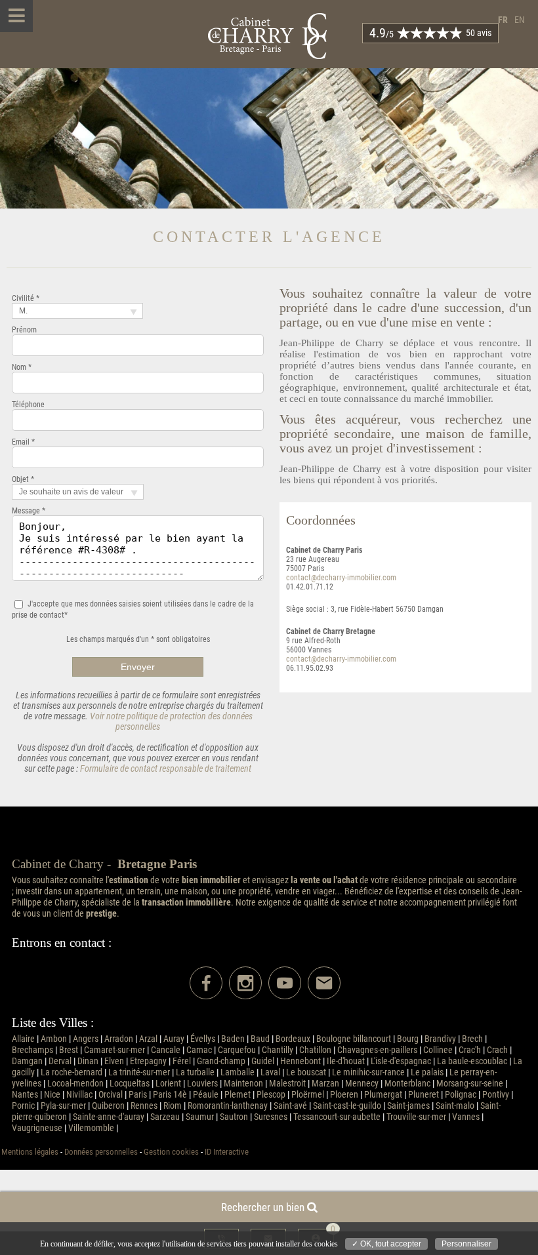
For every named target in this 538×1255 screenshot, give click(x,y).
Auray (173, 1039)
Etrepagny (148, 1061)
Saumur (200, 1117)
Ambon (54, 1039)
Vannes (466, 1117)
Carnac (199, 1050)
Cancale (165, 1050)
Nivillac (79, 1094)
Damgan (27, 1061)
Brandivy (440, 1039)
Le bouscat (306, 1072)
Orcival (110, 1094)
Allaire (23, 1039)
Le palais (427, 1072)
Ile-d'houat (346, 1061)
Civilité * (25, 298)
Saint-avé (290, 1105)
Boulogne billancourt (353, 1039)
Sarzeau (165, 1117)
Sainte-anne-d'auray (108, 1117)
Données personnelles (101, 1152)
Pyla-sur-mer (63, 1105)
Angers (85, 1039)
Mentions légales (29, 1152)
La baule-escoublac (472, 1061)
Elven (114, 1061)
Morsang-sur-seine (469, 1083)
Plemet (237, 1094)
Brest (68, 1050)
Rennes (144, 1105)
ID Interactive (227, 1152)
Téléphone (28, 404)
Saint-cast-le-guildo (347, 1105)
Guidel (262, 1061)
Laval (270, 1072)
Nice (52, 1094)
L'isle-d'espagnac (401, 1061)
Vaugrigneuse (37, 1128)
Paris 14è (170, 1094)
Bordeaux (293, 1039)
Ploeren (344, 1094)
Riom (172, 1105)
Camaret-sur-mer (114, 1050)
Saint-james (408, 1105)
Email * (23, 442)
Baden (233, 1039)
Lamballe (237, 1072)
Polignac (460, 1094)
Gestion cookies (171, 1152)
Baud (260, 1039)
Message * (28, 510)
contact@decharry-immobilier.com (341, 577)
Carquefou (237, 1050)
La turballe (195, 1072)
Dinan (87, 1061)
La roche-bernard (71, 1072)
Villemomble (91, 1128)
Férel (182, 1061)
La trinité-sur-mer (139, 1072)
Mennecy (362, 1083)
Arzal (148, 1039)
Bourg (408, 1039)
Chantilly (277, 1050)
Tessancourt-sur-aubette (337, 1117)
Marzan (325, 1083)
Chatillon (315, 1050)
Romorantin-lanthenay (228, 1105)
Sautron (234, 1117)
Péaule (205, 1094)
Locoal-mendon (75, 1083)
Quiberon (108, 1105)
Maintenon (243, 1083)
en (519, 20)
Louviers (202, 1083)
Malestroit (287, 1083)
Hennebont (300, 1061)
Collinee (438, 1050)
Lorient (168, 1083)
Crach (497, 1050)
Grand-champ (221, 1061)
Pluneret (423, 1094)
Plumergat (383, 1094)
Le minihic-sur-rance (368, 1072)
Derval (60, 1061)
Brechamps (32, 1050)
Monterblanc (407, 1083)
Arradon (118, 1039)
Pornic (23, 1105)
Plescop (271, 1094)
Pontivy (495, 1094)
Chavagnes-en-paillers (377, 1050)
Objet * (23, 479)
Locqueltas (130, 1083)
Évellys (202, 1039)
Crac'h (470, 1050)
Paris (138, 1094)
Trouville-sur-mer (416, 1117)
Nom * (21, 367)
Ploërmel (307, 1094)
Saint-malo (455, 1105)
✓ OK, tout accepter (386, 1243)
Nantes (25, 1094)
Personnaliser (466, 1243)
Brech (472, 1039)
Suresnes (270, 1117)
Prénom (24, 329)
